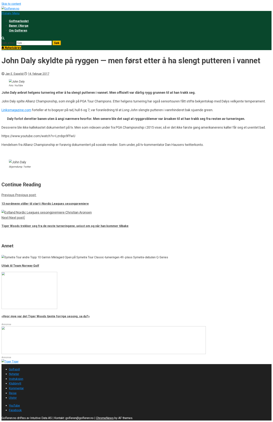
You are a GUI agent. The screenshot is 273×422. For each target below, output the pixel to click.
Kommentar (16, 388)
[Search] (2, 38)
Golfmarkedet (19, 21)
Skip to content (11, 4)
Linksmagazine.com (16, 110)
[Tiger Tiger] (10, 361)
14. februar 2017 (38, 74)
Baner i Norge (18, 25)
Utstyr (13, 398)
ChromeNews (105, 418)
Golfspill (14, 369)
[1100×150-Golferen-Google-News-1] (103, 353)
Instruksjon (16, 379)
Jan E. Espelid (14, 74)
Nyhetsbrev (12, 48)
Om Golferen (18, 30)
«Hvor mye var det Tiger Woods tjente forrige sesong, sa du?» (45, 316)
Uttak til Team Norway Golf (20, 265)
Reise (13, 393)
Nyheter (14, 374)
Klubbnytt (15, 383)
